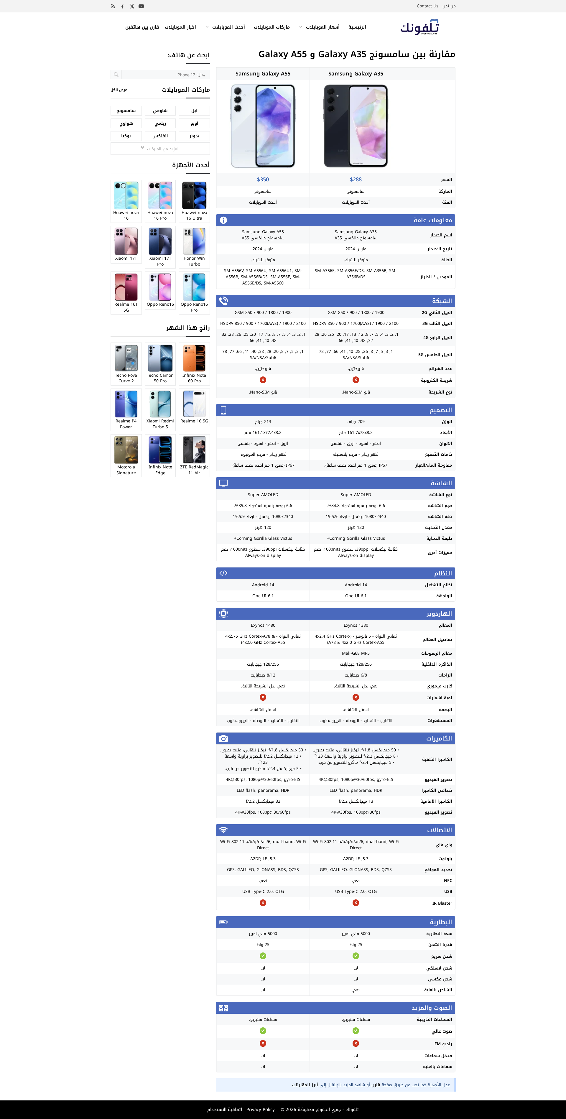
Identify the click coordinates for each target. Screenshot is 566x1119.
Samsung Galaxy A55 (263, 74)
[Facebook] (122, 6)
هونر (194, 136)
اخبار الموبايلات (180, 27)
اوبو (194, 123)
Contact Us (427, 6)
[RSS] (113, 6)
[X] (131, 6)
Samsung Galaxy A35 (355, 74)
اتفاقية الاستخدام (224, 1109)
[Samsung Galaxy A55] (263, 168)
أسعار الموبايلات (323, 27)
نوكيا (126, 136)
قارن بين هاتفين (142, 27)
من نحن (449, 6)
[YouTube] (141, 6)
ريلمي (160, 123)
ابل (194, 111)
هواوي (126, 123)
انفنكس (160, 136)
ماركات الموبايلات (272, 27)
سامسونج (355, 191)
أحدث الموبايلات (228, 27)
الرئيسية (357, 27)
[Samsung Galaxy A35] (355, 168)
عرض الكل (119, 90)
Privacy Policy (260, 1109)
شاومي (160, 111)
